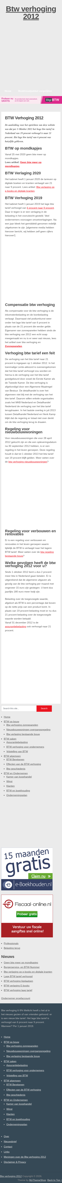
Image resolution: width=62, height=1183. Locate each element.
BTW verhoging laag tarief (18, 990)
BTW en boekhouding (18, 790)
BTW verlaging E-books (16, 985)
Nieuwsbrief (10, 1141)
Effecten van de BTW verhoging (23, 764)
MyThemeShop (37, 1180)
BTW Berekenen (15, 759)
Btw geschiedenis (15, 768)
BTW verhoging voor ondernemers (25, 746)
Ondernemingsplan (16, 795)
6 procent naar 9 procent (40, 207)
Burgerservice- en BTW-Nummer (22, 967)
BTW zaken (10, 738)
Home (8, 91)
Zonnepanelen (13, 346)
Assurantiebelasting (17, 742)
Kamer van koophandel (19, 776)
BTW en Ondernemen (16, 773)
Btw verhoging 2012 (31, 13)
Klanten (10, 786)
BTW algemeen (12, 756)
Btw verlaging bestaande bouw (23, 734)
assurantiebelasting (15, 626)
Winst (9, 781)
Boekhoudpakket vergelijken (35, 91)
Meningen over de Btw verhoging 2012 (25, 1156)
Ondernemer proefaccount (15, 998)
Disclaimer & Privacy (15, 1162)
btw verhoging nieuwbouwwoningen (27, 461)
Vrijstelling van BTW (17, 751)
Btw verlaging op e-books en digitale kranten (28, 971)
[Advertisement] (31, 54)
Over (6, 1136)
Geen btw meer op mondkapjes (21, 962)
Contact (8, 1146)
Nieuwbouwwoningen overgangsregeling (28, 729)
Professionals (11, 943)
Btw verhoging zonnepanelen (22, 725)
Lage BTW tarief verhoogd (18, 976)
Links (6, 1151)
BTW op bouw (11, 721)
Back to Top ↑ (54, 1180)
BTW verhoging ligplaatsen (18, 981)
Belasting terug (12, 948)
